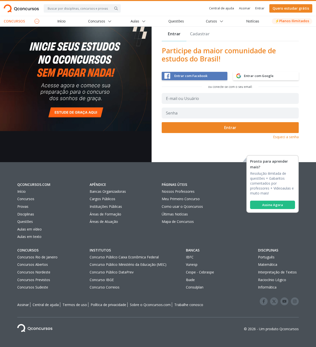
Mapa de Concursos (178, 221)
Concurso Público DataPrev (112, 272)
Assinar (244, 8)
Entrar (259, 8)
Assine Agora (272, 205)
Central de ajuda (221, 8)
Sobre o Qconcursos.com (150, 304)
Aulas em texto (29, 236)
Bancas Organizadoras (108, 191)
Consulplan (194, 287)
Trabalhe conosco (188, 304)
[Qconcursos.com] (21, 8)
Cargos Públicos (102, 198)
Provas (22, 206)
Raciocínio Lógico (272, 279)
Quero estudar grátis (291, 8)
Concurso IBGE (102, 279)
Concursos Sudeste (32, 287)
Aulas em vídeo (29, 229)
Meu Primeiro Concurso (181, 198)
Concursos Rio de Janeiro (37, 257)
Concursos (25, 198)
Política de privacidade (108, 304)
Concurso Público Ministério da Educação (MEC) (128, 264)
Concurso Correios (104, 287)
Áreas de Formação (105, 214)
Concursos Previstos (33, 279)
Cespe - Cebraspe (200, 272)
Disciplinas (25, 214)
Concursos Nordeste (33, 272)
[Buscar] (116, 8)
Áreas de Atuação (104, 221)
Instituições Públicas (106, 206)
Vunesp (192, 264)
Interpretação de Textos (277, 272)
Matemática (267, 264)
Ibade (190, 279)
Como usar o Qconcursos (182, 206)
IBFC (190, 257)
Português (266, 257)
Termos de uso (74, 304)
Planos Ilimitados (292, 21)
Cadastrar (200, 34)
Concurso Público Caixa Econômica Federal (124, 257)
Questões (176, 21)
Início (61, 21)
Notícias (252, 21)
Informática (267, 287)
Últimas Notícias (175, 214)
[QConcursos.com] (34, 329)
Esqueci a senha (286, 137)
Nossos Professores (178, 191)
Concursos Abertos (32, 264)
